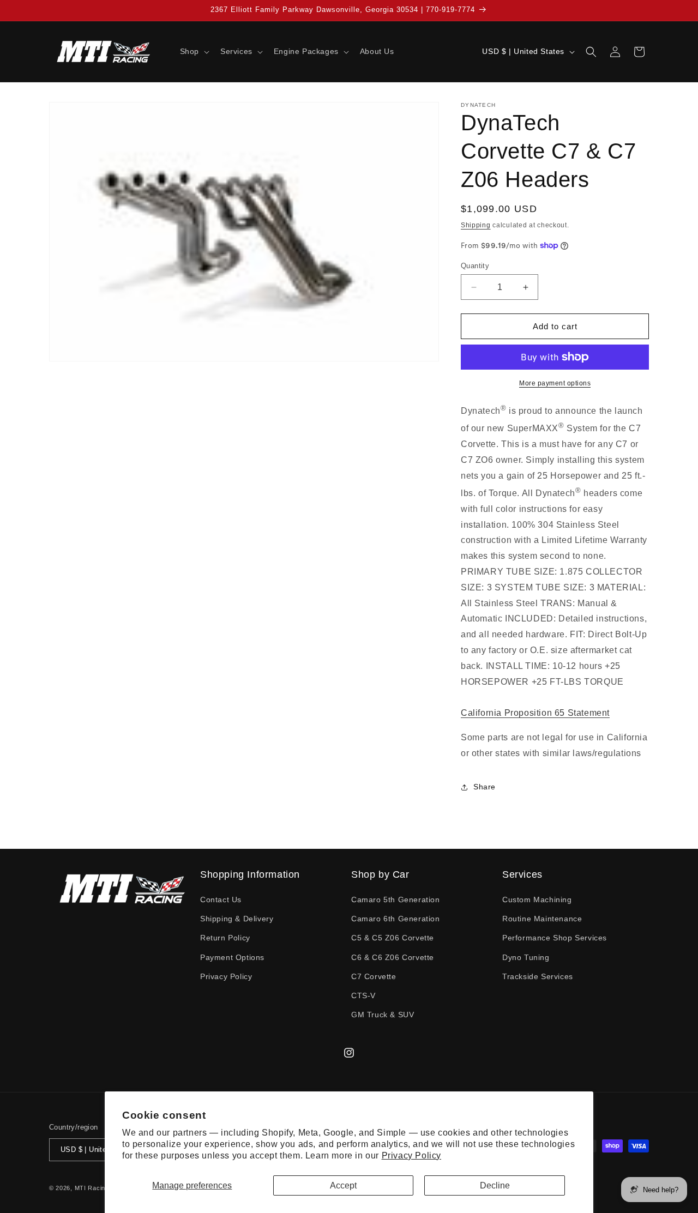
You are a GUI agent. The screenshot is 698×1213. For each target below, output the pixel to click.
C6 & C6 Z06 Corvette (392, 957)
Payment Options (232, 957)
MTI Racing (92, 1188)
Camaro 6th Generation (395, 918)
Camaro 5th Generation (395, 899)
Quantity (475, 266)
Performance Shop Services (554, 937)
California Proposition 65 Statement (535, 712)
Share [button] (484, 786)
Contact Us (221, 899)
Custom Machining (537, 899)
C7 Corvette (373, 976)
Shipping (476, 225)
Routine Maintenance (542, 918)
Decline (495, 1185)
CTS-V (363, 995)
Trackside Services (537, 976)
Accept (343, 1185)
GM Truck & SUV (382, 1014)
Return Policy (225, 937)
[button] (193, 51)
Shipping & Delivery (236, 918)
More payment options (555, 383)
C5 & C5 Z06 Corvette (392, 937)
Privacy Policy (411, 1155)
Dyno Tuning (526, 957)
